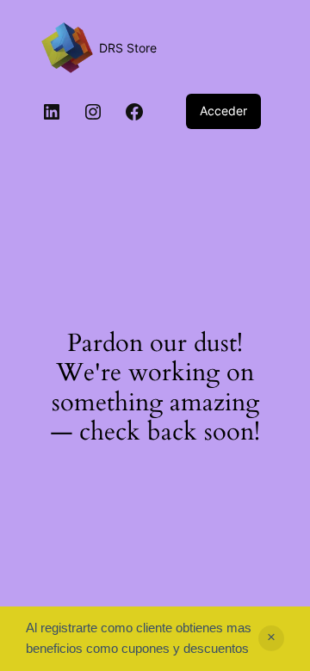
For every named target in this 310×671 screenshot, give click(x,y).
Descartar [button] (271, 638)
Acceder (223, 110)
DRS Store (128, 47)
